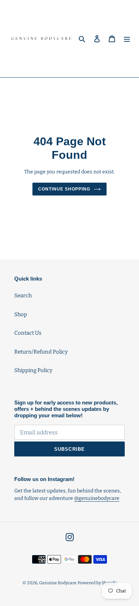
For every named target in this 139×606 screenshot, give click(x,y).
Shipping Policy (33, 370)
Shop (20, 314)
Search (23, 295)
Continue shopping (64, 189)
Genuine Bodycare (58, 582)
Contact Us (27, 333)
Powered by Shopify (97, 582)
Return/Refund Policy (41, 352)
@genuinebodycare (96, 498)
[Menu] (126, 38)
